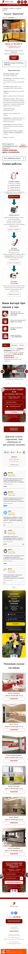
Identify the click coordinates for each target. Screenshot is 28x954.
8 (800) (14, 917)
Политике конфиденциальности (14, 628)
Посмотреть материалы (14, 429)
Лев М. (9, 511)
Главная (5, 8)
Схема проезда (14, 931)
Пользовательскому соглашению (15, 629)
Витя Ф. (10, 568)
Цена (5, 345)
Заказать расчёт (14, 58)
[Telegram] (12, 656)
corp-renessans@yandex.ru (14, 924)
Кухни (11, 8)
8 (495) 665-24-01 (15, 187)
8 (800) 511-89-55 (15, 185)
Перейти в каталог (14, 294)
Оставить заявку (14, 196)
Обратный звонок (14, 921)
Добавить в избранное (14, 934)
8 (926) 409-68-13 (15, 190)
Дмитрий (10, 491)
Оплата (21, 345)
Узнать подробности (23, 146)
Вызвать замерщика (14, 229)
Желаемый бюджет (15, 406)
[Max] (15, 656)
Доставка (14, 345)
